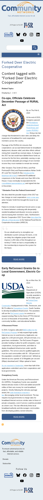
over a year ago (33, 197)
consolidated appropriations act (13, 183)
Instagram (31, 34)
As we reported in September (12, 366)
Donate (8, 34)
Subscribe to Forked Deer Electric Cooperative (3, 424)
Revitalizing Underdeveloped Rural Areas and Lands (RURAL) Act (32, 128)
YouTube (22, 40)
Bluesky (18, 34)
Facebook (25, 34)
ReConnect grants (17, 313)
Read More (19, 259)
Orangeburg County (20, 308)
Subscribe (7, 463)
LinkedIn (38, 34)
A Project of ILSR (16, 25)
